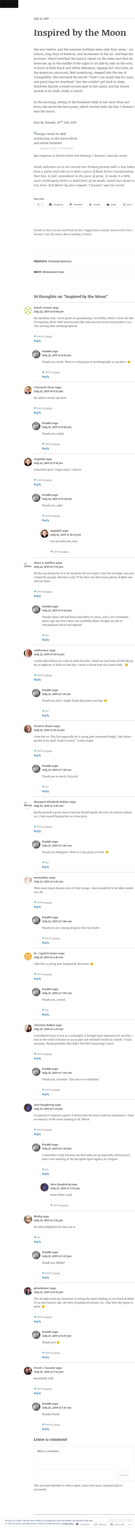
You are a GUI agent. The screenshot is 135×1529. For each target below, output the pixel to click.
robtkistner (41, 650)
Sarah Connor (43, 307)
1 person (56, 372)
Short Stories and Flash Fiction (64, 230)
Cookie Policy (68, 1523)
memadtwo (41, 877)
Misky (38, 1216)
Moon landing (72, 234)
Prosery (86, 234)
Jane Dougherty (44, 1105)
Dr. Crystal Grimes (46, 953)
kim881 (46, 351)
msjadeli (39, 459)
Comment (123, 1475)
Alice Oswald (101, 230)
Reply (37, 341)
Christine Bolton (44, 1025)
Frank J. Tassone (44, 1368)
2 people (48, 336)
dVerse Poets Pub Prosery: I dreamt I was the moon (91, 155)
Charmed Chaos (44, 387)
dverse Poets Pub (120, 230)
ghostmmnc (41, 1288)
